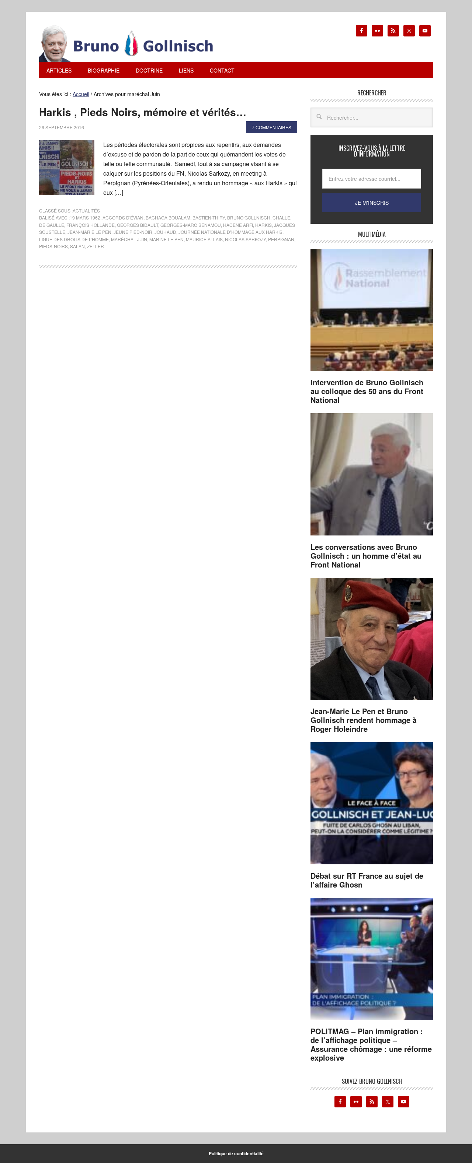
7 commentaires (271, 127)
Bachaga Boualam (168, 217)
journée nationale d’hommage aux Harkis (230, 232)
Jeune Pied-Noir (133, 232)
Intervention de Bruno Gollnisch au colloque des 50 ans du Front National (366, 391)
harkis (263, 225)
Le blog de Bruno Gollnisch (135, 43)
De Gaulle (51, 225)
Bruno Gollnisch (248, 217)
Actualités (86, 210)
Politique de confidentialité (236, 1153)
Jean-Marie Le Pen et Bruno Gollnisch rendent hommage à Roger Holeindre (363, 720)
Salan (77, 246)
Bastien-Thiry (208, 217)
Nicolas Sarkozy (245, 239)
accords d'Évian (123, 217)
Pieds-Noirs (53, 246)
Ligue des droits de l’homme (74, 239)
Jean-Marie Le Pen (89, 232)
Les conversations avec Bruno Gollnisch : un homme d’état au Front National (365, 555)
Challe (281, 217)
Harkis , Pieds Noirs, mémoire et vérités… (142, 111)
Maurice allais (204, 239)
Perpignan (281, 239)
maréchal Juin (129, 239)
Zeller (95, 246)
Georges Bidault (137, 225)
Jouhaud (165, 232)
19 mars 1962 (85, 217)
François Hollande (90, 225)
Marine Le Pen (166, 239)
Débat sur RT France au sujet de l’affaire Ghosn (366, 880)
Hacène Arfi (238, 225)
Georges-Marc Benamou (190, 225)
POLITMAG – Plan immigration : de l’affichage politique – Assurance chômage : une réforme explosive (371, 1044)
